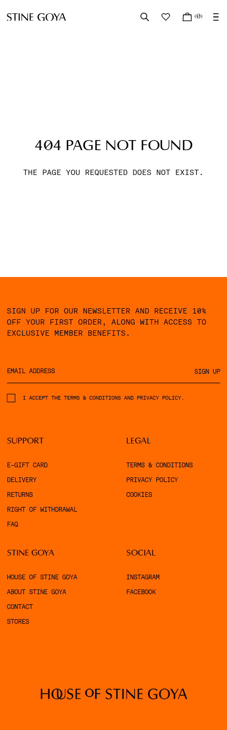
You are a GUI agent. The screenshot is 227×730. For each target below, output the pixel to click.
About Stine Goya (36, 592)
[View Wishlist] (167, 17)
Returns (20, 494)
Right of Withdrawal (42, 509)
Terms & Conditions (159, 465)
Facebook (141, 592)
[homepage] (36, 17)
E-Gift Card (27, 465)
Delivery (21, 480)
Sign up (207, 371)
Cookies (139, 494)
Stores (18, 621)
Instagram (142, 577)
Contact (20, 607)
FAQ (12, 524)
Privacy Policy (152, 480)
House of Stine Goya (42, 577)
